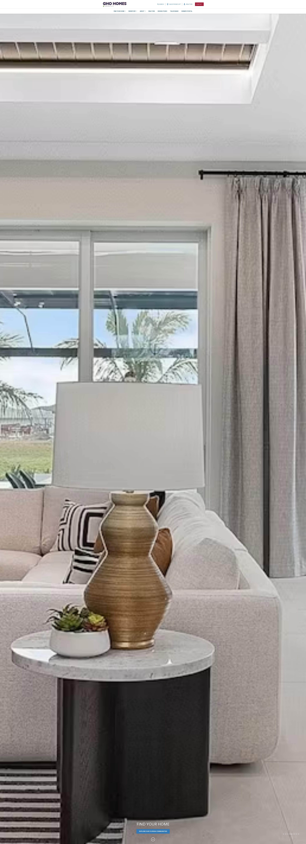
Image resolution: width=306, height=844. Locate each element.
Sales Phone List (175, 4)
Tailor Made (174, 11)
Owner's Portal (186, 11)
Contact (199, 4)
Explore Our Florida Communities (153, 831)
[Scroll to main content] (153, 840)
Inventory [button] (132, 11)
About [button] (142, 11)
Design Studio (162, 11)
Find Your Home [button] (119, 11)
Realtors (189, 4)
